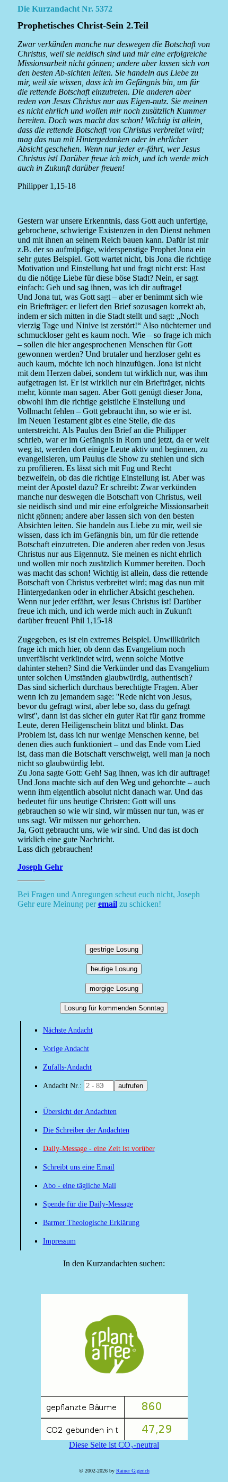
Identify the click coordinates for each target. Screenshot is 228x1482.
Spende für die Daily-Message (88, 1204)
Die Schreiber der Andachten (86, 1130)
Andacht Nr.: (63, 1086)
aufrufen (130, 1086)
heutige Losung (114, 969)
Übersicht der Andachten (80, 1112)
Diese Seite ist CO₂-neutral (114, 1444)
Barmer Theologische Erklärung (91, 1223)
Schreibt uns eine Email (79, 1167)
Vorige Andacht (66, 1049)
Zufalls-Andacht (67, 1067)
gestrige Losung (114, 949)
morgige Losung (114, 988)
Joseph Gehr (40, 866)
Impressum (59, 1241)
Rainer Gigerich (133, 1471)
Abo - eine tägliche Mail (79, 1186)
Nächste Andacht (68, 1030)
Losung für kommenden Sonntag (114, 1008)
